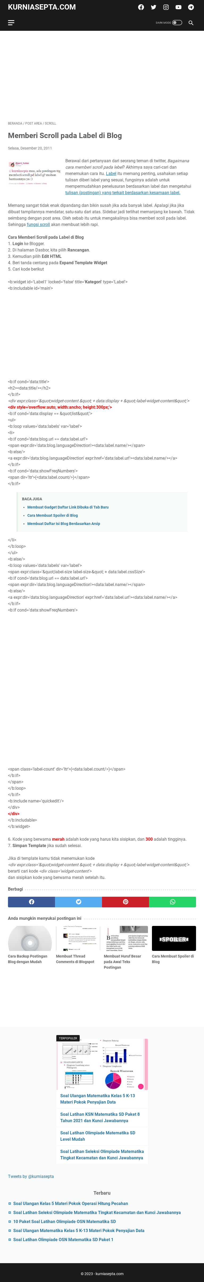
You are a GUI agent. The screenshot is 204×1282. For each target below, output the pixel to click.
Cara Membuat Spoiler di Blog (52, 515)
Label (111, 173)
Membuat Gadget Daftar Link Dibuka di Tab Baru (68, 507)
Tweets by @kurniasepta (31, 1176)
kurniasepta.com (42, 7)
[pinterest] (125, 902)
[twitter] (153, 7)
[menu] (14, 22)
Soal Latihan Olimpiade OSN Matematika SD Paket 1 (63, 1239)
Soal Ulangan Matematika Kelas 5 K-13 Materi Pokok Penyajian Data (78, 1230)
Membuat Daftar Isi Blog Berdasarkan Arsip (63, 524)
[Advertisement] (102, 76)
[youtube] (178, 7)
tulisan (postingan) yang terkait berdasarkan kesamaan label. (122, 192)
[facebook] (140, 7)
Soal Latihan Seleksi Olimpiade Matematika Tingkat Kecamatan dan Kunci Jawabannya (97, 1212)
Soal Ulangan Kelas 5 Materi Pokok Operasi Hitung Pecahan (70, 1203)
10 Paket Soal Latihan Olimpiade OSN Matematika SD (64, 1221)
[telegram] (190, 7)
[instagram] (165, 7)
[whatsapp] (172, 902)
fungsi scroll (38, 224)
